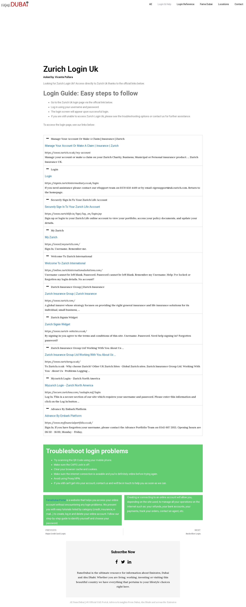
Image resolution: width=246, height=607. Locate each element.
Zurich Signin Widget (57, 324)
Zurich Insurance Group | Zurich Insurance (71, 294)
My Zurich (51, 237)
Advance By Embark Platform (63, 416)
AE (150, 4)
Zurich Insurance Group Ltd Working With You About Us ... (80, 355)
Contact (239, 4)
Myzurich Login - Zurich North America (69, 385)
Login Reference (185, 4)
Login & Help (164, 4)
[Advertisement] (85, 30)
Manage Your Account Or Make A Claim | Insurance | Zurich (82, 146)
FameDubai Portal (56, 500)
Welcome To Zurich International (65, 263)
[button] (123, 139)
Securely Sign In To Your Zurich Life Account (72, 207)
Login (48, 176)
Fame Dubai (206, 4)
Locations (223, 4)
